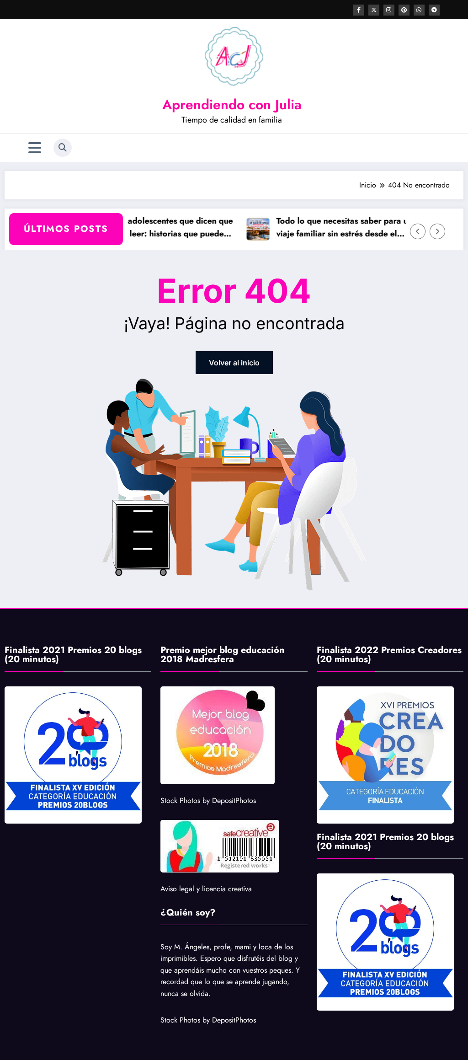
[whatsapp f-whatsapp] (419, 10)
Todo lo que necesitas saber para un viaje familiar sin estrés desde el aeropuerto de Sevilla (332, 228)
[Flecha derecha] (437, 231)
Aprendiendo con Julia (232, 104)
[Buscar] (62, 148)
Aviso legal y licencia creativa (206, 888)
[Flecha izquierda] (417, 231)
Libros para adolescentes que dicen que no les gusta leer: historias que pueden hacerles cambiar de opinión (145, 228)
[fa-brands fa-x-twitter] (373, 10)
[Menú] (35, 148)
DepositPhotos (234, 800)
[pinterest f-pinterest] (404, 10)
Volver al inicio (234, 362)
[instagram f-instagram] (388, 10)
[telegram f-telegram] (434, 10)
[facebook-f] (358, 10)
